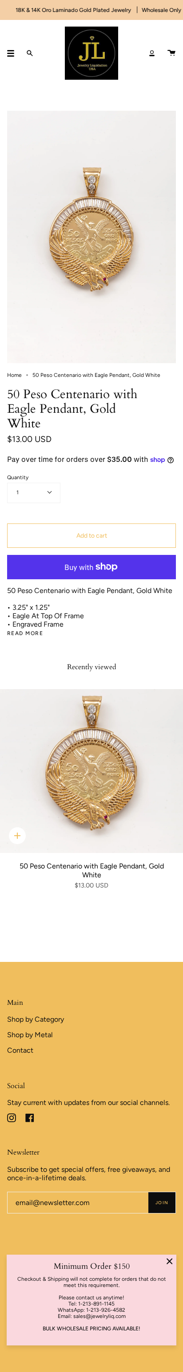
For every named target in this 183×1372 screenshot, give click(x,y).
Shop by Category (35, 1019)
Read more (25, 633)
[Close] (169, 1261)
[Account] (151, 53)
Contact (20, 1050)
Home (14, 375)
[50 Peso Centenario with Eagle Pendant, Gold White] (91, 771)
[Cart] (171, 53)
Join (161, 1202)
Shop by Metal (30, 1035)
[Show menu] (13, 53)
